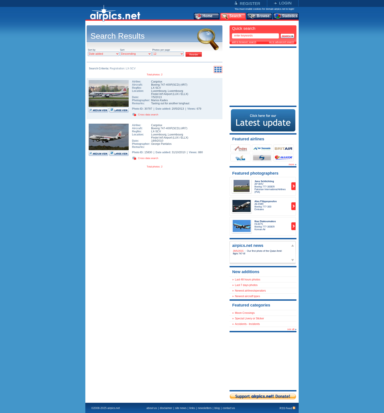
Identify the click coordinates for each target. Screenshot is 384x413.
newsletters (205, 408)
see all (290, 329)
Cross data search (148, 114)
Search (235, 16)
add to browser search (244, 42)
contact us (229, 408)
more (291, 164)
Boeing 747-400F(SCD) (165, 84)
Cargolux (156, 81)
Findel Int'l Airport (161, 94)
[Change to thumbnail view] (218, 72)
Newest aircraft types (247, 296)
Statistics (290, 16)
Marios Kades (159, 100)
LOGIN (285, 3)
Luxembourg (158, 91)
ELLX (184, 94)
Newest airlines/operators (250, 290)
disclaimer (166, 408)
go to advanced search (281, 42)
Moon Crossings (245, 312)
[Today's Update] (263, 130)
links (192, 408)
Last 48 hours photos (247, 279)
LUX (176, 94)
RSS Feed (286, 408)
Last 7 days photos (246, 285)
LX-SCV (156, 87)
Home (207, 16)
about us (151, 408)
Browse (263, 16)
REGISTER (250, 3)
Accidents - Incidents (247, 324)
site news (180, 408)
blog (217, 408)
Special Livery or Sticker (249, 318)
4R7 (183, 84)
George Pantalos (161, 143)
